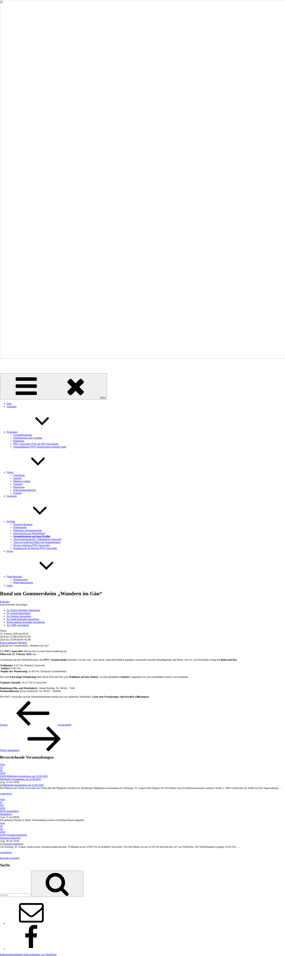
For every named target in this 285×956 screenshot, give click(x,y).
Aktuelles (11, 406)
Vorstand (17, 484)
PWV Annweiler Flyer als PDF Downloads (36, 443)
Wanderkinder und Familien (27, 437)
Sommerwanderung (10, 837)
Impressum (19, 487)
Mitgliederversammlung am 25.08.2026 (20, 779)
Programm (12, 432)
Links (10, 585)
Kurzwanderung (8, 642)
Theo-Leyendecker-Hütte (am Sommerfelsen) (37, 542)
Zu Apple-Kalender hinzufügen (23, 619)
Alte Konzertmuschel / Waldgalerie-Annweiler (37, 539)
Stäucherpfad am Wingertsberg (29, 533)
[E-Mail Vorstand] (31, 923)
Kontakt (17, 493)
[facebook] (31, 948)
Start (9, 403)
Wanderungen (20, 579)
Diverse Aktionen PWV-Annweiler (31, 545)
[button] (14, 604)
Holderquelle (20, 527)
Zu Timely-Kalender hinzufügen (23, 610)
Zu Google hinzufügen (18, 613)
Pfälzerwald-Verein (10, 363)
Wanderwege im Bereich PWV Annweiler (35, 548)
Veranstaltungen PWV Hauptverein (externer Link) (39, 446)
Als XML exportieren (18, 625)
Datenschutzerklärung (24, 490)
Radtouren (18, 440)
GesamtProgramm (22, 435)
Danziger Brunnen (22, 524)
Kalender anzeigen (9, 858)
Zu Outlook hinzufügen (19, 616)
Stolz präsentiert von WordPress (40, 954)
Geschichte (19, 475)
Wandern (22, 642)
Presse (10, 551)
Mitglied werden (21, 481)
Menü (103, 398)
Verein (10, 472)
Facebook (12, 496)
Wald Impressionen (23, 582)
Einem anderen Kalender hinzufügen (26, 622)
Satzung (17, 478)
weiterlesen (6, 793)
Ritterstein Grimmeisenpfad (27, 530)
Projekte (11, 521)
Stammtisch (6, 814)
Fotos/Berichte (14, 576)
